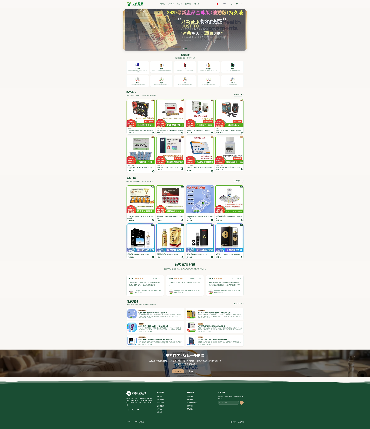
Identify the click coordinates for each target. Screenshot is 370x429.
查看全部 (237, 94)
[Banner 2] (186, 48)
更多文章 (237, 303)
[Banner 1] (183, 48)
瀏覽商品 (192, 371)
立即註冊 (178, 371)
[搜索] (232, 4)
